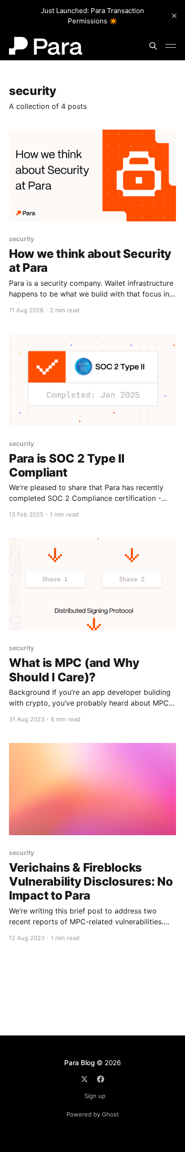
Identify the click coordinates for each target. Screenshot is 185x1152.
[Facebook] (100, 1079)
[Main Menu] (170, 46)
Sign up (95, 1095)
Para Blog (79, 1062)
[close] (174, 16)
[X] (84, 1079)
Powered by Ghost (92, 1114)
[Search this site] (153, 46)
